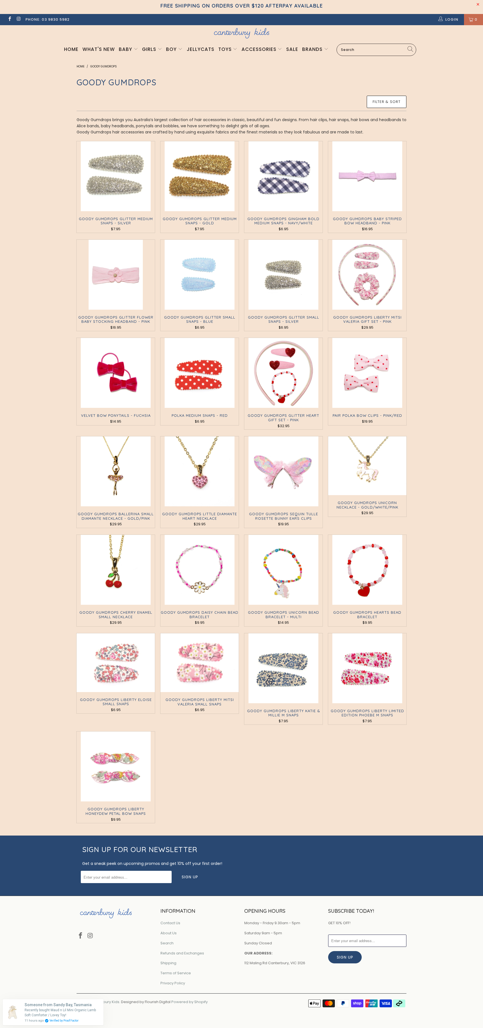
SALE (292, 49)
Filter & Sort (387, 101)
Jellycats (200, 49)
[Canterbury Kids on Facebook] (9, 19)
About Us (168, 933)
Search (167, 943)
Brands (313, 49)
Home (71, 49)
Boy (172, 49)
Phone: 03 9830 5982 (47, 19)
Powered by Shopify (189, 1002)
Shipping (168, 963)
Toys (225, 49)
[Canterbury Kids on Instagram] (18, 19)
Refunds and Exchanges (182, 953)
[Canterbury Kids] (241, 33)
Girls (150, 49)
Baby (126, 49)
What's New (98, 49)
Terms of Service (175, 973)
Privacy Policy (172, 983)
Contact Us (170, 923)
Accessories (260, 49)
